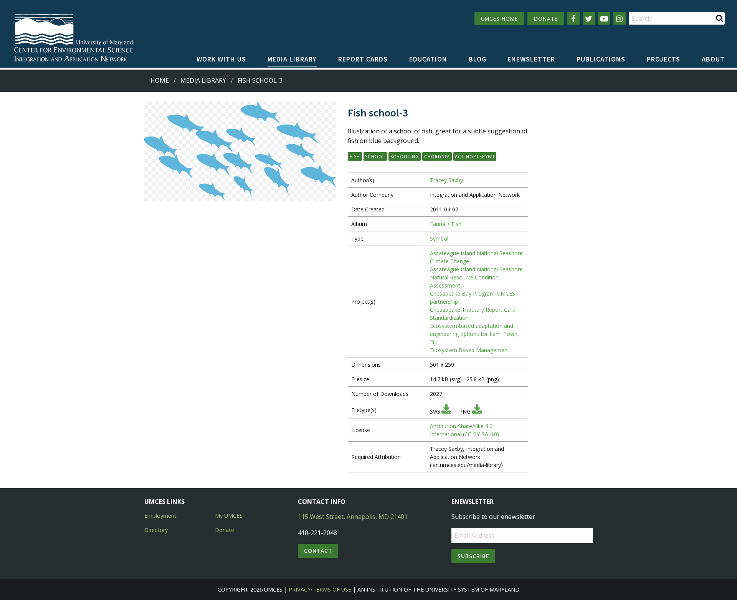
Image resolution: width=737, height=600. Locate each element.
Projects (663, 59)
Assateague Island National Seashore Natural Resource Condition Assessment (476, 277)
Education (428, 59)
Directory (156, 530)
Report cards (363, 59)
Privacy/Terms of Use (320, 589)
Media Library (292, 59)
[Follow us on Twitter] (589, 18)
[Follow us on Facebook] (573, 18)
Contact (318, 550)
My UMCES (229, 515)
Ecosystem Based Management (469, 350)
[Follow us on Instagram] (619, 18)
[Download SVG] (446, 411)
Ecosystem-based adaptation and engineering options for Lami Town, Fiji (474, 334)
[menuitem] (221, 59)
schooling (404, 156)
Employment (160, 515)
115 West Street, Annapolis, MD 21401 (353, 516)
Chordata (437, 156)
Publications (601, 59)
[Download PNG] (477, 411)
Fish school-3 (260, 80)
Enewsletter (531, 59)
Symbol (439, 238)
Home (159, 80)
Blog (477, 59)
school (375, 156)
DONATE (546, 18)
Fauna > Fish (445, 224)
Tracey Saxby (446, 180)
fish (355, 156)
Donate (224, 530)
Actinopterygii (474, 156)
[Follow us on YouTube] (604, 18)
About (713, 59)
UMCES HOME (499, 18)
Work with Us (221, 59)
